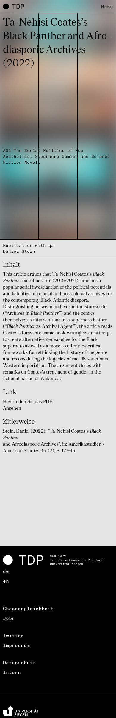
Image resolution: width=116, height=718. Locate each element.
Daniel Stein (19, 251)
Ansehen (12, 408)
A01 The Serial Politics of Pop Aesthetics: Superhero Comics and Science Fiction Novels (56, 156)
